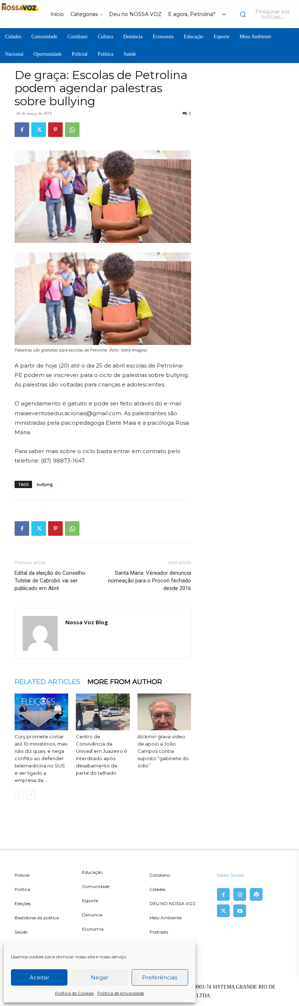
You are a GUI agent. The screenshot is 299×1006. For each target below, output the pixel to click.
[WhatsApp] (72, 129)
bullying (45, 484)
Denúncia (92, 914)
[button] (267, 14)
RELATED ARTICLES (47, 682)
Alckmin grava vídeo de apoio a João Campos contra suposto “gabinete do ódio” (163, 751)
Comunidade (95, 886)
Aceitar (39, 977)
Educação (92, 872)
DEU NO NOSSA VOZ (172, 903)
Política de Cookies (74, 993)
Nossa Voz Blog (86, 622)
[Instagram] (239, 894)
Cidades (158, 889)
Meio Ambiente (166, 917)
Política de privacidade (120, 993)
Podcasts (159, 932)
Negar (99, 977)
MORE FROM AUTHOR (125, 682)
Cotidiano (160, 875)
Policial (22, 875)
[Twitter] (38, 129)
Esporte (90, 900)
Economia (93, 929)
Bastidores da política (37, 917)
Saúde (21, 932)
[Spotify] (256, 894)
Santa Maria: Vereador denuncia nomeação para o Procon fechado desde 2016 (149, 581)
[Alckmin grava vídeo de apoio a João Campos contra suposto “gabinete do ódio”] (164, 711)
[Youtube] (239, 910)
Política (22, 889)
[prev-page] (19, 794)
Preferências (159, 977)
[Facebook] (22, 129)
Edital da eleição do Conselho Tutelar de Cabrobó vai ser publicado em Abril (50, 581)
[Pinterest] (55, 129)
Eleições (23, 903)
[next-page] (30, 794)
